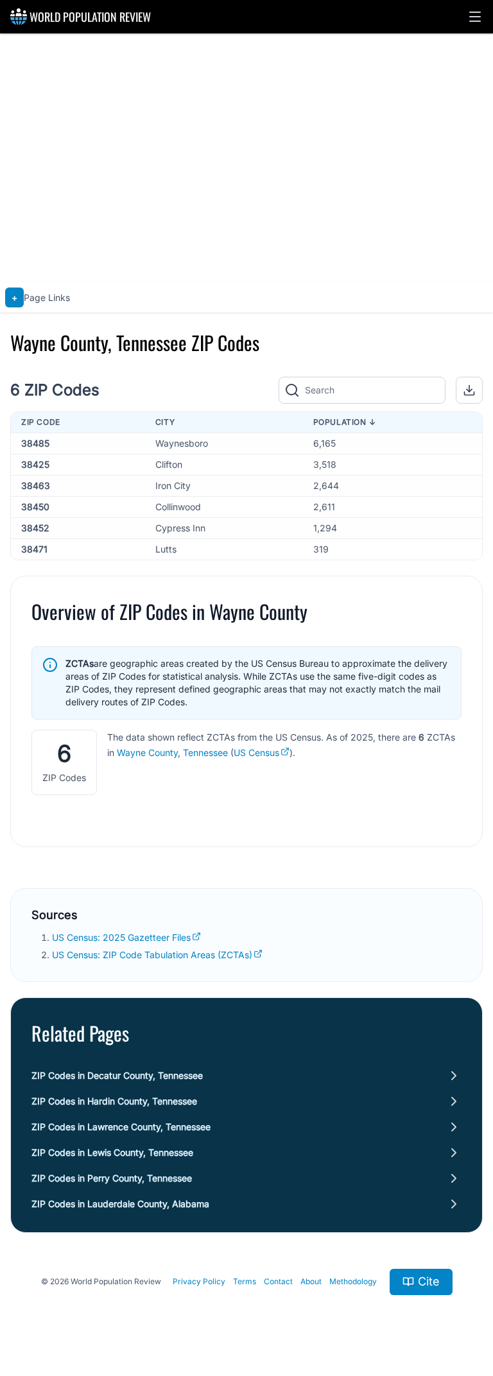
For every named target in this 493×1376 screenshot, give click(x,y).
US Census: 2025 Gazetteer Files (121, 937)
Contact (278, 1281)
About (311, 1281)
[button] (475, 16)
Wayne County (147, 752)
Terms (244, 1281)
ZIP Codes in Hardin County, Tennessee (114, 1101)
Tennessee (205, 752)
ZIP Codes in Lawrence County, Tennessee (121, 1126)
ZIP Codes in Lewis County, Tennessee (112, 1152)
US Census (256, 752)
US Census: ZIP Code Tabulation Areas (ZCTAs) (152, 954)
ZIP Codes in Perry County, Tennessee (111, 1178)
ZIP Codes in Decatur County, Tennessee (117, 1075)
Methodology (353, 1281)
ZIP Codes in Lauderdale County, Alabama (120, 1203)
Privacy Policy (199, 1281)
